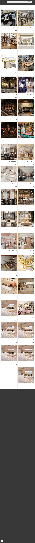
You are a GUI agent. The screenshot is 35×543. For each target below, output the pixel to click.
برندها (27, 8)
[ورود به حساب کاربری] (3, 1)
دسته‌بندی (22, 8)
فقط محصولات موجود (16, 8)
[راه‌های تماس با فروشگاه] (2, 541)
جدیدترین (31, 8)
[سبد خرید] (1, 1)
